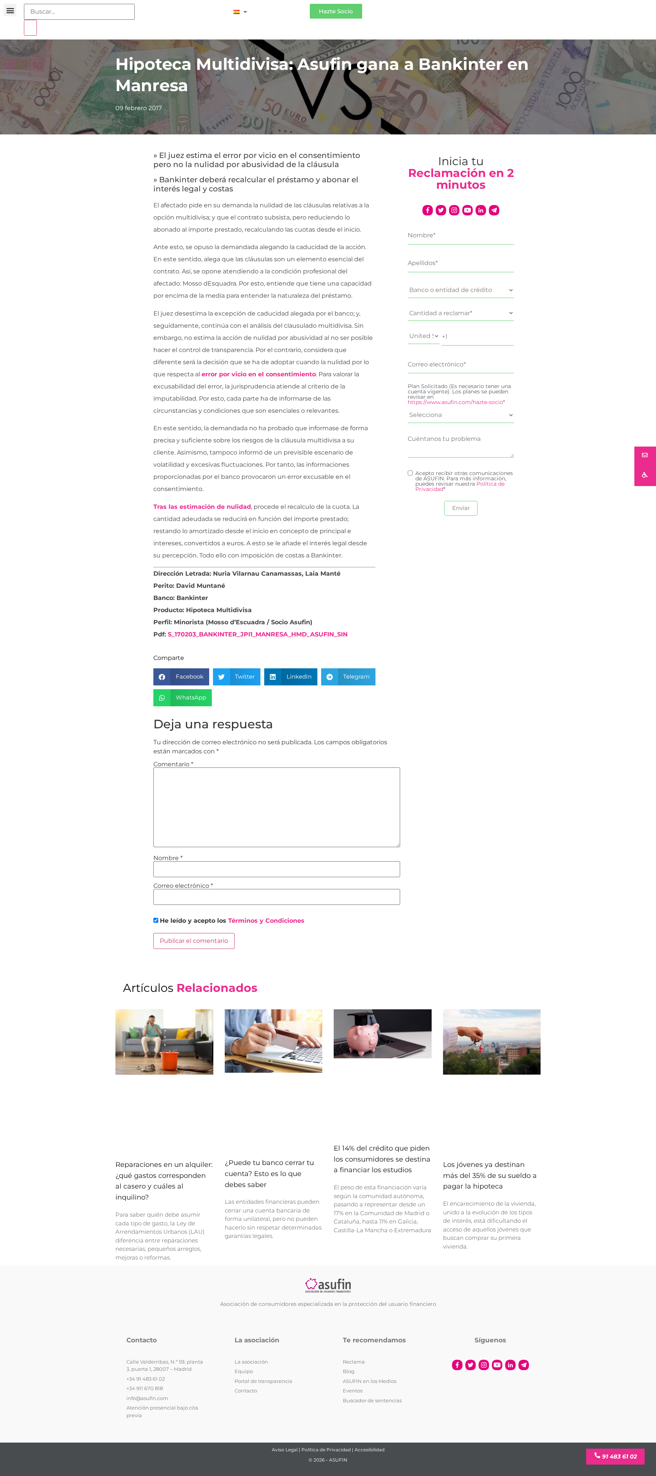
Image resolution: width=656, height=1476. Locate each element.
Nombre (168, 858)
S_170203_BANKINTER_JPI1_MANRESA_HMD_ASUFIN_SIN (258, 634)
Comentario (173, 764)
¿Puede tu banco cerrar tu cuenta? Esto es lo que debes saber (269, 1174)
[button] (10, 10)
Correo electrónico (183, 886)
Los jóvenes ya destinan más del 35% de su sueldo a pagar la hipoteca (490, 1175)
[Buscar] (30, 28)
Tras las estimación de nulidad (202, 506)
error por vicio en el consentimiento (259, 374)
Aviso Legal (285, 1449)
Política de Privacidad (326, 1449)
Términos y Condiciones (266, 920)
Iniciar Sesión (282, 8)
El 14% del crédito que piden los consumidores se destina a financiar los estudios (382, 1159)
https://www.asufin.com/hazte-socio (455, 402)
